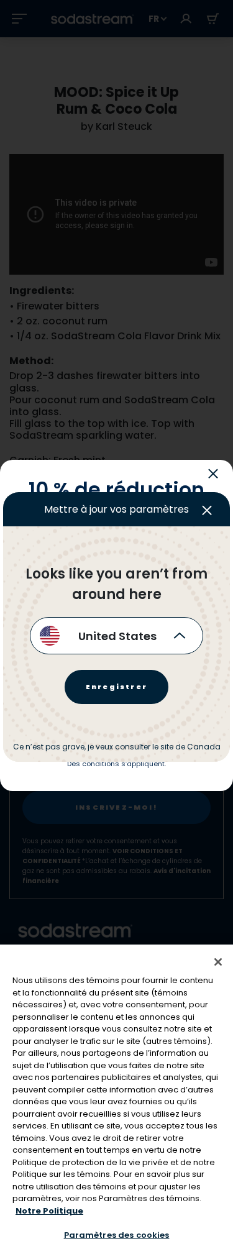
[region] (116, 1099)
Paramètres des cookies (117, 1235)
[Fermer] (218, 962)
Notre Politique (49, 1211)
